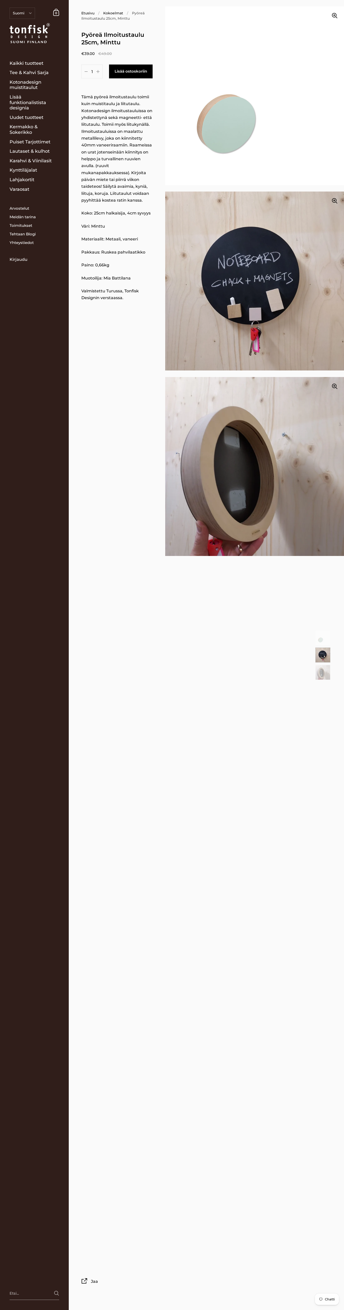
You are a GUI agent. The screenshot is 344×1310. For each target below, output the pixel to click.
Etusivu (87, 13)
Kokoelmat (113, 13)
